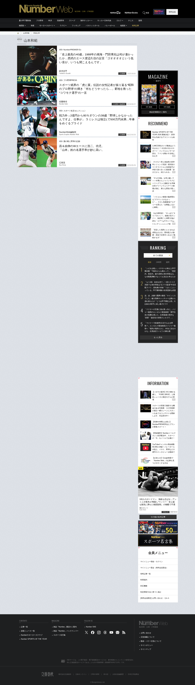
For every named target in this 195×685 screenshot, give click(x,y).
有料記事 (135, 26)
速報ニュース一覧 (28, 631)
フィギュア (76, 26)
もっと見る (158, 337)
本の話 (105, 674)
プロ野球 (39, 21)
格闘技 (21, 26)
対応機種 (143, 586)
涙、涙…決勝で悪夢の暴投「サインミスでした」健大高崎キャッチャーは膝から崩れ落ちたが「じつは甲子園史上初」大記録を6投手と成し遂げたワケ (160, 300)
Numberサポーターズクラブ (31, 635)
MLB (50, 21)
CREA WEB (95, 674)
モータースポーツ (46, 26)
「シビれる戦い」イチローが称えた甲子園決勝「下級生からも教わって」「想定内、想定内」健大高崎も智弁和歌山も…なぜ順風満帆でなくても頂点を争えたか (160, 272)
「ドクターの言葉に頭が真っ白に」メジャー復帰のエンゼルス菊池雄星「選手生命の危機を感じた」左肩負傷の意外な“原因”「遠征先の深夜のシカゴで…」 (160, 313)
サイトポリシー (147, 645)
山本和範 (26, 33)
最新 (149, 262)
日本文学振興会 (133, 674)
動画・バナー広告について (151, 641)
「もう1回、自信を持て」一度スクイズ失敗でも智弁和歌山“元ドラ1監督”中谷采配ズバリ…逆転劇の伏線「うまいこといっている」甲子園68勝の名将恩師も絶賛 (160, 286)
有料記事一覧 (145, 574)
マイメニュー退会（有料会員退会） (154, 568)
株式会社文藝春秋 (65, 674)
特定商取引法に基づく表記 (150, 592)
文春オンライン (81, 674)
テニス (130, 21)
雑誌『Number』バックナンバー (65, 631)
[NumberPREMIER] (159, 12)
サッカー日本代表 (104, 21)
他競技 (122, 26)
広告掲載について (148, 637)
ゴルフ (119, 21)
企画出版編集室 (118, 674)
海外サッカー (85, 21)
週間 (167, 262)
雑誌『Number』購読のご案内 (65, 627)
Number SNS (91, 627)
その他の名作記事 (158, 517)
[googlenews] (117, 633)
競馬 (140, 21)
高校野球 (60, 21)
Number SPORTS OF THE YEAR (34, 639)
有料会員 (172, 12)
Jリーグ (72, 21)
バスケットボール (92, 26)
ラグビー (63, 26)
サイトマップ (146, 649)
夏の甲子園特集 (25, 21)
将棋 (32, 26)
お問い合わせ (146, 633)
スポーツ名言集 (59, 635)
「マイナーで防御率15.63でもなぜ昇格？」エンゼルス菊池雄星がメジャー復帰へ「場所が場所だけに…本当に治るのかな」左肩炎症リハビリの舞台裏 (160, 327)
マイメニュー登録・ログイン (151, 562)
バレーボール (110, 26)
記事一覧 (24, 627)
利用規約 (143, 580)
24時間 (158, 262)
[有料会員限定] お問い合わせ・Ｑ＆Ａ (154, 598)
